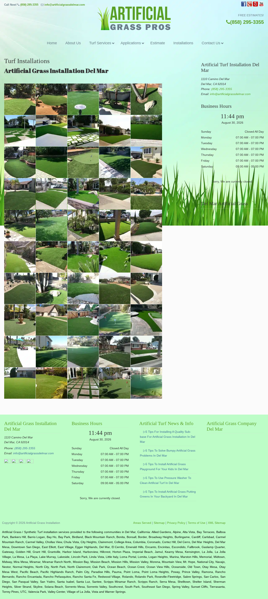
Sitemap (159, 522)
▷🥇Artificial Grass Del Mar (134, 18)
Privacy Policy (176, 522)
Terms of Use (196, 522)
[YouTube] (261, 5)
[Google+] (249, 5)
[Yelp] (255, 5)
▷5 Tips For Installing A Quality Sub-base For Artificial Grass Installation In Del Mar (167, 436)
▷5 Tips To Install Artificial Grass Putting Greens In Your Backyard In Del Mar (168, 494)
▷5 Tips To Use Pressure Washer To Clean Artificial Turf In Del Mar (165, 480)
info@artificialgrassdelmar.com (64, 4)
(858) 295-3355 (29, 4)
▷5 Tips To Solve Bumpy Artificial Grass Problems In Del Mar (167, 453)
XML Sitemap (216, 522)
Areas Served (142, 522)
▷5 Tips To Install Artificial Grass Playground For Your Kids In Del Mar (164, 466)
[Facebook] (243, 5)
